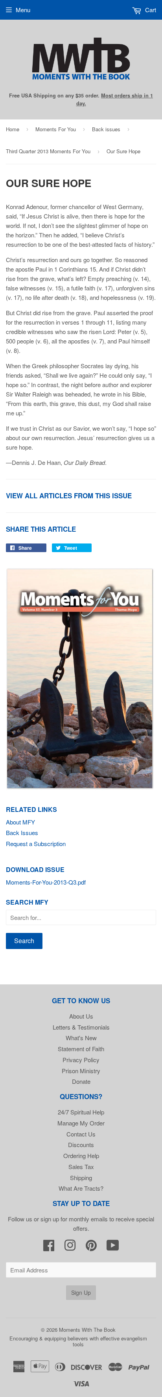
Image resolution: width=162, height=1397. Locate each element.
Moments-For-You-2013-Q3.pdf (46, 882)
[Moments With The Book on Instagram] (70, 1247)
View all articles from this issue (69, 495)
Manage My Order (81, 1123)
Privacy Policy (81, 1060)
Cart (150, 10)
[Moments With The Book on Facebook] (49, 1247)
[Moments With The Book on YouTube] (113, 1247)
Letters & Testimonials (81, 1027)
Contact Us (81, 1134)
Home (12, 129)
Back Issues (22, 832)
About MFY (20, 822)
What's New (81, 1038)
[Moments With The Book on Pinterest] (91, 1247)
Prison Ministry (81, 1071)
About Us (81, 1016)
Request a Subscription (36, 843)
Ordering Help (81, 1155)
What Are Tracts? (81, 1188)
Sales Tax (81, 1166)
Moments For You (55, 129)
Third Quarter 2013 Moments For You (48, 151)
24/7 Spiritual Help (81, 1112)
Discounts (81, 1144)
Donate (81, 1081)
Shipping (81, 1177)
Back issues (106, 129)
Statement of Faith (81, 1049)
